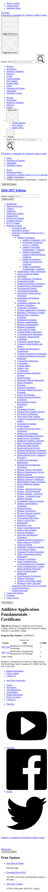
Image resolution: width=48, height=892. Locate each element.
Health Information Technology (30, 436)
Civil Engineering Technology (30, 334)
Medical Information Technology (31, 477)
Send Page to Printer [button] (15, 863)
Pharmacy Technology (26, 511)
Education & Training (15, 88)
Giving (9, 76)
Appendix (10, 595)
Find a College (12, 673)
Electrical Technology (26, 387)
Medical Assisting (24, 474)
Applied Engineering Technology (31, 283)
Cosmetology (22, 363)
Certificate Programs (20, 588)
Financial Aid (12, 216)
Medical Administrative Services (30, 472)
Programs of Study (14, 172)
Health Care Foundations (27, 433)
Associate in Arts (19, 228)
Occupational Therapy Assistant (30, 501)
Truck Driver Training (26, 549)
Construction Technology (27, 361)
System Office (12, 83)
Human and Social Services (28, 448)
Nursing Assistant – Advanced (30, 494)
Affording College (14, 93)
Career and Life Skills (26, 329)
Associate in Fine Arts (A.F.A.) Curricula (29, 586)
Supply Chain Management (28, 528)
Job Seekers (11, 69)
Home (9, 170)
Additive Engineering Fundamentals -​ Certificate (33, 268)
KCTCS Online (13, 223)
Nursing (20, 486)
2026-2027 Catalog (14, 884)
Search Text (6, 62)
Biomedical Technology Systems (31, 312)
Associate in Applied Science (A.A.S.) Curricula (26, 175)
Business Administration (27, 322)
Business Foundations (26, 327)
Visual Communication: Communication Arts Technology (31, 562)
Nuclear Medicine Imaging (28, 484)
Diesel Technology (25, 383)
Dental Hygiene (23, 378)
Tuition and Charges (14, 213)
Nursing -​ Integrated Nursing (29, 489)
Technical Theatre (24, 544)
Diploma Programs (20, 590)
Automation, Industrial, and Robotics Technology (28, 304)
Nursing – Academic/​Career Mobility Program (29, 497)
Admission (10, 211)
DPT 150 (5, 652)
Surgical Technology (26, 532)
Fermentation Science (26, 409)
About (9, 86)
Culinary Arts (22, 368)
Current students (13, 78)
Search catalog (7, 196)
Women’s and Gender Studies (29, 581)
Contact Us (11, 676)
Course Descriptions (14, 593)
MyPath (9, 66)
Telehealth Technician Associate (30, 547)
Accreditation (12, 692)
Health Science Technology (28, 438)
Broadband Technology (27, 320)
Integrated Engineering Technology (32, 453)
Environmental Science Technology (27, 403)
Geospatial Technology (27, 424)
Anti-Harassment (13, 690)
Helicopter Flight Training (28, 445)
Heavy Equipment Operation (29, 443)
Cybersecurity (23, 370)
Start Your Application (15, 680)
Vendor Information (14, 695)
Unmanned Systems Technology (30, 552)
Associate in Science (20, 230)
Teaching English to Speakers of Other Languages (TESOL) (30, 541)
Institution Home (13, 8)
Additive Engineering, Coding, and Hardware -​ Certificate (32, 261)
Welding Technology (26, 578)
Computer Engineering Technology (32, 354)
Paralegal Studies (24, 508)
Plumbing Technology (26, 515)
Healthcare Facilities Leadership (30, 441)
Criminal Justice (24, 366)
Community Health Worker (28, 341)
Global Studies (23, 426)
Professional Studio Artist (27, 518)
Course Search (12, 598)
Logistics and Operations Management (27, 461)
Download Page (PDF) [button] (16, 872)
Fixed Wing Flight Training (28, 416)
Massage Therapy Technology (30, 470)
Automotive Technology (27, 308)
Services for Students (15, 218)
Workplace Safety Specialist (29, 583)
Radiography (22, 523)
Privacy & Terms (13, 697)
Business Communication (28, 325)
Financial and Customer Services (31, 412)
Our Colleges (12, 81)
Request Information (15, 671)
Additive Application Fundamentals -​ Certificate (33, 248)
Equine (20, 407)
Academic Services (14, 221)
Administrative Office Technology (31, 271)
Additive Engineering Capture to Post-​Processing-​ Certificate (34, 254)
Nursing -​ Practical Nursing (28, 491)
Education (21, 385)
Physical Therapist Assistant (29, 513)
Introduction (11, 204)
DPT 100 (5, 647)
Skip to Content (13, 3)
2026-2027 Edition (13, 190)
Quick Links (12, 110)
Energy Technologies (26, 395)
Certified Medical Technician (29, 332)
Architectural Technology (28, 291)
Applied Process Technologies (30, 286)
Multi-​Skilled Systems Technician (31, 482)
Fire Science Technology (27, 414)
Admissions (11, 91)
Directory (10, 74)
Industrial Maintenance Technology (32, 450)
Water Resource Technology (29, 576)
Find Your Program (14, 206)
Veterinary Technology (26, 559)
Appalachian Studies (25, 281)
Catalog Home (12, 6)
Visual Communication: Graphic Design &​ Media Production (30, 567)
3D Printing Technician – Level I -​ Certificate (33, 243)
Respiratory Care (24, 525)
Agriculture (22, 276)
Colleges (10, 208)
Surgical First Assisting (26, 530)
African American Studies (28, 274)
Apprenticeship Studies (27, 288)
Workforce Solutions (15, 71)
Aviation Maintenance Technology (31, 310)
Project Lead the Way (26, 520)
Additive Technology (15, 177)
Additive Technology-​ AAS (34, 240)
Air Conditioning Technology (29, 279)
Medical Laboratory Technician (30, 479)
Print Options (7, 603)
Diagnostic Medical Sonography (30, 380)
